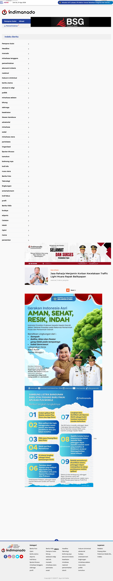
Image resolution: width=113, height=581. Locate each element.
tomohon (5, 157)
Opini (4, 230)
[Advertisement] (68, 513)
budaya (5, 211)
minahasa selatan (9, 98)
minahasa (6, 127)
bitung (5, 102)
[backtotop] (56, 541)
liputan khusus (8, 152)
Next (73, 290)
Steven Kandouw (9, 117)
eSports (5, 215)
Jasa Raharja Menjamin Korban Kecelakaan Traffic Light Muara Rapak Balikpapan (79, 275)
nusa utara (6, 171)
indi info (5, 166)
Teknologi (6, 181)
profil (4, 201)
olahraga (5, 107)
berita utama (7, 83)
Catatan (5, 220)
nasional (5, 73)
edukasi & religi (8, 88)
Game (4, 235)
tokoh (4, 225)
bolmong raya (7, 161)
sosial (4, 132)
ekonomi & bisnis (9, 68)
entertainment (8, 191)
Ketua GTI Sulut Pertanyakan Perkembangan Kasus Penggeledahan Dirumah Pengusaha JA (86, 2)
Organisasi (6, 147)
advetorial (6, 122)
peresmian (6, 240)
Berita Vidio (6, 206)
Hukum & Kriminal (9, 78)
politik (4, 93)
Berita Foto (6, 176)
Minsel (21, 21)
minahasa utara (8, 137)
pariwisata (6, 142)
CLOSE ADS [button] (8, 0)
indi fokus (6, 196)
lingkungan (6, 186)
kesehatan (6, 112)
